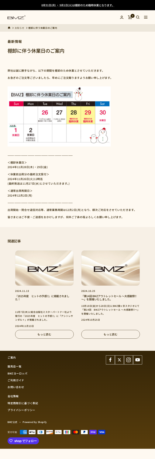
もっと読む (44, 334)
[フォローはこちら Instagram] (128, 359)
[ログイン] (121, 17)
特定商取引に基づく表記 (23, 403)
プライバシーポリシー (21, 410)
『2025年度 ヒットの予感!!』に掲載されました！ (42, 297)
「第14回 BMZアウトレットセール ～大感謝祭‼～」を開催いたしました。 (108, 297)
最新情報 (15, 41)
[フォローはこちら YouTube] (137, 359)
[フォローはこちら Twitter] (119, 359)
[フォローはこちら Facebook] (110, 359)
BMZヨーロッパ (17, 373)
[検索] (138, 17)
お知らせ (19, 27)
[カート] (130, 17)
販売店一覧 (15, 366)
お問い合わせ (16, 387)
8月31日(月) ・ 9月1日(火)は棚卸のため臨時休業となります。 (78, 5)
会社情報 (13, 396)
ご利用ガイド (16, 380)
